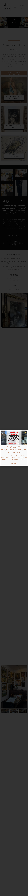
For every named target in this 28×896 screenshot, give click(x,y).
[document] (14, 448)
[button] (25, 432)
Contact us (14, 463)
